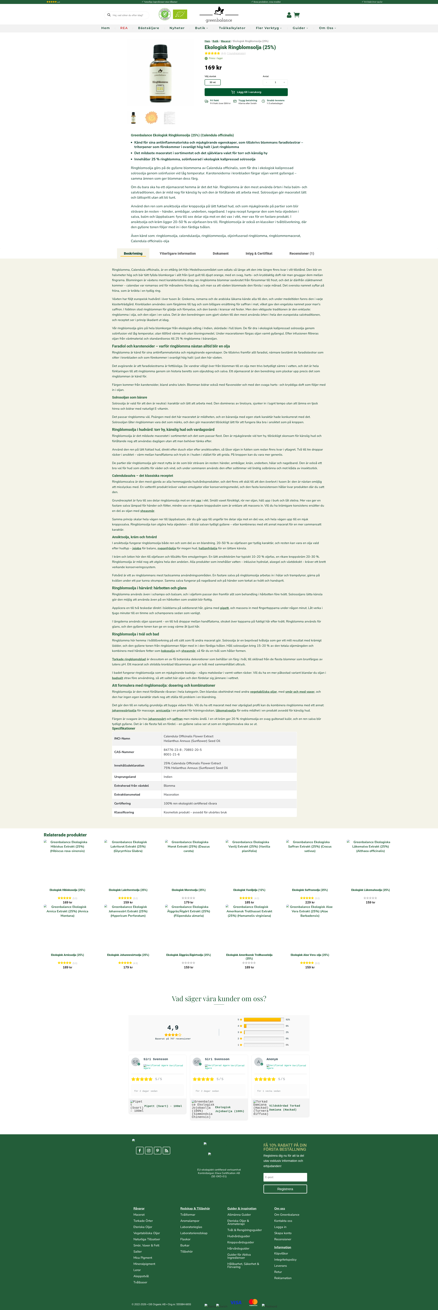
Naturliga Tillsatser (146, 1239)
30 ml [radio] (213, 82)
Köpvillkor (281, 1253)
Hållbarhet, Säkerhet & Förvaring (243, 1265)
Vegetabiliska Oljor (146, 1233)
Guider (299, 28)
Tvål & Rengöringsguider (244, 1230)
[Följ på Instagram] (148, 1150)
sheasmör (147, 511)
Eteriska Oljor (142, 1227)
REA (124, 28)
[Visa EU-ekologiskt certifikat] (219, 1160)
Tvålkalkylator (232, 28)
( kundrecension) (236, 53)
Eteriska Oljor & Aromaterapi (238, 1222)
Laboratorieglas (191, 1227)
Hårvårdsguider (238, 1248)
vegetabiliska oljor (263, 692)
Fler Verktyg (267, 28)
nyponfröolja (167, 548)
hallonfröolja (208, 548)
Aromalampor (189, 1221)
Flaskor (185, 1239)
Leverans (280, 1266)
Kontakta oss (283, 1221)
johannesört (157, 719)
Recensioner (282, 1239)
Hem (105, 28)
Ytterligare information (178, 253)
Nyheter (177, 28)
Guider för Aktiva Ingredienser (239, 1256)
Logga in (280, 1227)
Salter (137, 1251)
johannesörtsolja (124, 710)
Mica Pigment (142, 1258)
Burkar (184, 1245)
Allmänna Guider (239, 1215)
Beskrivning (133, 253)
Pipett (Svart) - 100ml (163, 1106)
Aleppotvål (141, 1276)
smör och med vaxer (299, 692)
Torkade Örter (143, 1221)
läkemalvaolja (226, 710)
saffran (177, 719)
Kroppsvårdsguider (240, 1242)
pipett (224, 608)
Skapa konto (283, 1233)
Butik (200, 28)
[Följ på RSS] (166, 1150)
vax (198, 500)
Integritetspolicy (285, 1260)
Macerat (225, 41)
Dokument (221, 253)
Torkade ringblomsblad (129, 659)
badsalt (117, 678)
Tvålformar (187, 1215)
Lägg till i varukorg (249, 92)
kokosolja (168, 651)
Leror (137, 1270)
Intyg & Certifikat (259, 253)
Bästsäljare (148, 28)
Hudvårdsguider (238, 1236)
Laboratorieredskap (194, 1233)
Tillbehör (186, 1251)
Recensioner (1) (301, 253)
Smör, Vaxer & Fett (146, 1245)
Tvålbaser (140, 1282)
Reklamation (283, 1278)
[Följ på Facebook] (140, 1150)
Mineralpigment (144, 1264)
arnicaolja (163, 710)
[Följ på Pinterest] (157, 1150)
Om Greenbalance (286, 1215)
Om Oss (326, 28)
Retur (278, 1272)
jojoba (136, 548)
